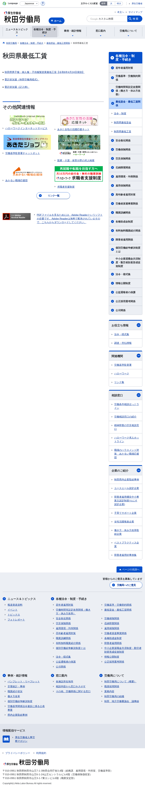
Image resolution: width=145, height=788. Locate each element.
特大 (119, 3)
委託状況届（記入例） (17, 87)
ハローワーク (121, 373)
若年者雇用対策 (124, 67)
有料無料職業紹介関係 (128, 230)
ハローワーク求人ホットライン (126, 439)
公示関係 (121, 310)
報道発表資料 (15, 604)
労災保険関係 (123, 158)
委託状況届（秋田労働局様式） (22, 79)
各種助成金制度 (124, 221)
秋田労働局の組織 (114, 696)
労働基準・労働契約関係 (128, 78)
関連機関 (117, 356)
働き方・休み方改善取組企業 (126, 532)
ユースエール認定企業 (126, 488)
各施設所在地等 (64, 681)
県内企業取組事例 (17, 714)
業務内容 (109, 691)
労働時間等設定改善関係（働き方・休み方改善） (128, 91)
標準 (103, 3)
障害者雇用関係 (124, 239)
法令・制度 (120, 113)
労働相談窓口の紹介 (125, 416)
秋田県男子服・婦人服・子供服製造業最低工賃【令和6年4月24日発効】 (45, 72)
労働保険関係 (123, 149)
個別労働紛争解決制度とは (128, 249)
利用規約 (41, 753)
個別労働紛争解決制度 (20, 701)
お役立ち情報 (120, 325)
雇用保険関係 (123, 185)
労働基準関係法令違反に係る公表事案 (26, 708)
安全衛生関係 (123, 140)
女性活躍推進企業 (124, 521)
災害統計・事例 (16, 686)
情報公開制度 (123, 283)
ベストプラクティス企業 (126, 544)
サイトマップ (135, 12)
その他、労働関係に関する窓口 (73, 691)
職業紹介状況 (15, 691)
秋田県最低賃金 (122, 122)
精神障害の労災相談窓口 (126, 427)
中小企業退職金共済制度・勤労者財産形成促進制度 (128, 262)
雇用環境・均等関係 (127, 176)
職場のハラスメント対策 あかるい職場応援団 (126, 454)
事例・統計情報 (17, 675)
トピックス (14, 614)
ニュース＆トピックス (22, 598)
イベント (13, 609)
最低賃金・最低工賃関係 (128, 103)
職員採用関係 (111, 686)
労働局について (114, 675)
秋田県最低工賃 (122, 131)
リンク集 (119, 382)
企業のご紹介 (120, 470)
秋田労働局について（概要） (120, 681)
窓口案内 (61, 675)
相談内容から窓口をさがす (71, 686)
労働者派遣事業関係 (127, 203)
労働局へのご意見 (126, 585)
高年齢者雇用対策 (125, 194)
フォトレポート (16, 619)
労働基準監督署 (123, 364)
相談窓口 (117, 395)
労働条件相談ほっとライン (126, 406)
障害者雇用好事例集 (125, 555)
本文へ (120, 12)
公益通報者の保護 (125, 292)
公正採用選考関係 (125, 301)
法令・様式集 (123, 274)
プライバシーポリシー (17, 753)
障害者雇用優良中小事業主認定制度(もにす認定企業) (126, 500)
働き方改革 (14, 696)
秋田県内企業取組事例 (126, 479)
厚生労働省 (137, 3)
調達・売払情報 (123, 343)
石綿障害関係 (123, 167)
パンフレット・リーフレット (24, 681)
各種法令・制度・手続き (125, 57)
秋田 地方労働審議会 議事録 (121, 701)
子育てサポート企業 (125, 512)
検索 (136, 18)
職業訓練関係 (123, 212)
